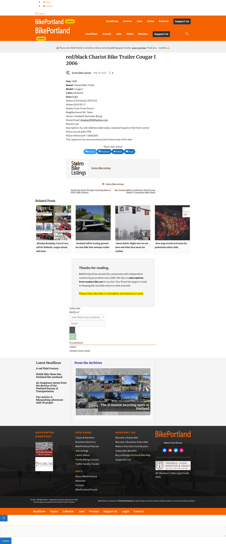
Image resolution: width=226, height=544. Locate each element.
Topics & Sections (84, 437)
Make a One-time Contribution (131, 446)
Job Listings (81, 450)
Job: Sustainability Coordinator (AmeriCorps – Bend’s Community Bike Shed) (134, 191)
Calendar (68, 511)
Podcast (164, 21)
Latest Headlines (48, 363)
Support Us (182, 21)
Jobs (139, 21)
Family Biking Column (87, 459)
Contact (48, 6)
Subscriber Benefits (126, 450)
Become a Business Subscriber (131, 442)
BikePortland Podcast (87, 446)
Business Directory (85, 442)
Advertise (80, 480)
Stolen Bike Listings (81, 72)
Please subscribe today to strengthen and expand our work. (111, 293)
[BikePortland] (52, 31)
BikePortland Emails (86, 489)
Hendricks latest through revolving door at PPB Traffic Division (91, 191)
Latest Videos (82, 455)
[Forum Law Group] (44, 470)
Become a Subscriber (126, 437)
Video (150, 21)
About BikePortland (86, 476)
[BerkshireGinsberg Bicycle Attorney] (44, 455)
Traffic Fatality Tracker (87, 464)
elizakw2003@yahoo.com (94, 120)
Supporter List (123, 459)
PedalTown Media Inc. (127, 501)
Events (127, 21)
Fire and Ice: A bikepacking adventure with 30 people (49, 400)
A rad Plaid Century (47, 368)
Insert (5, 540)
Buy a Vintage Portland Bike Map (132, 455)
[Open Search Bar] (40, 13)
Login (47, 2)
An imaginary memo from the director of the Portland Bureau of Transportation (51, 387)
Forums (94, 511)
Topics (54, 511)
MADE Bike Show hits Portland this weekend (49, 375)
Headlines (112, 21)
